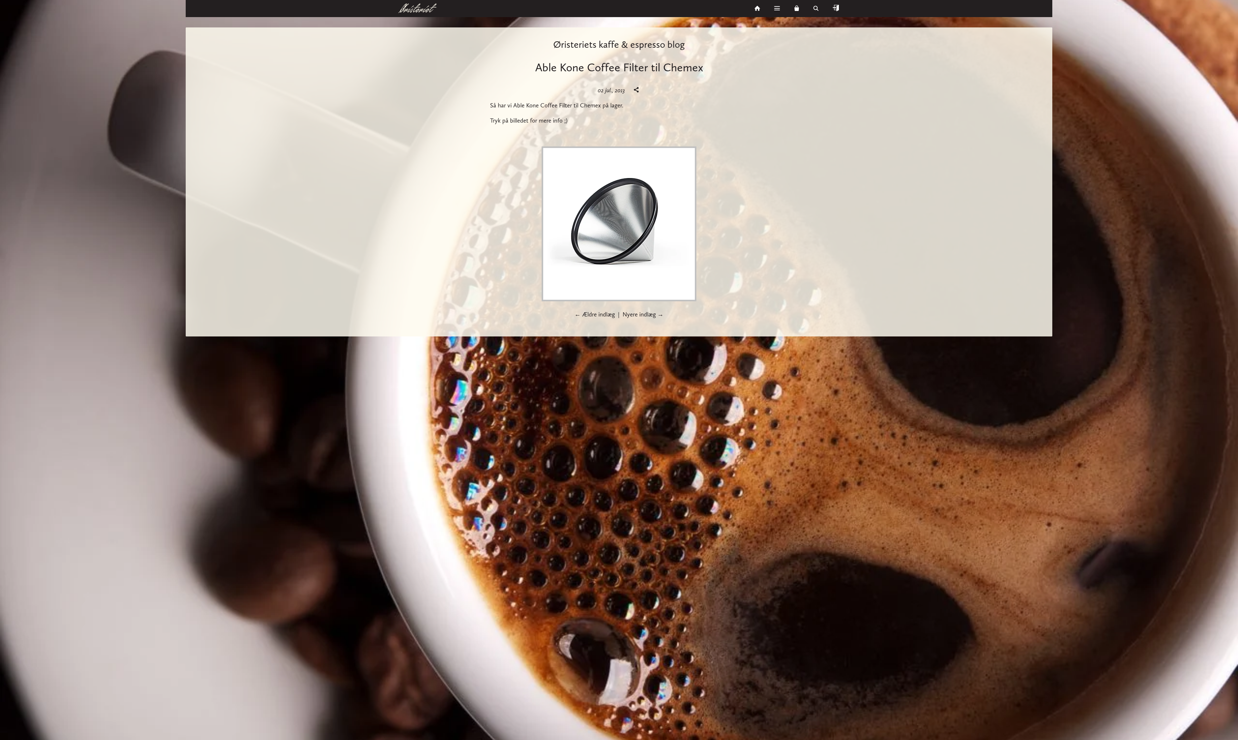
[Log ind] (835, 8)
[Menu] (777, 8)
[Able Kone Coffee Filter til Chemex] (619, 299)
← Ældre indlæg (595, 314)
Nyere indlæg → (643, 314)
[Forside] (757, 8)
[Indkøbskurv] (796, 8)
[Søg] (816, 8)
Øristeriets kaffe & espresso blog (619, 44)
